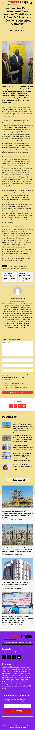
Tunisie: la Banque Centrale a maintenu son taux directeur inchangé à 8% (25, 278)
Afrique (10, 266)
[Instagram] (9, 657)
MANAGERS (17, 82)
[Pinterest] (20, 406)
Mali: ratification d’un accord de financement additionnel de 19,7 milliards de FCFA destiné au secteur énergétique (22, 438)
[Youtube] (19, 657)
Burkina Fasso (23, 266)
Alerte (15, 266)
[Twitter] (15, 406)
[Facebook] (11, 406)
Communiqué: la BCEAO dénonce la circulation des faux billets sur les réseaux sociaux (23, 447)
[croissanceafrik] (17, 290)
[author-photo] (3, 520)
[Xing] (17, 330)
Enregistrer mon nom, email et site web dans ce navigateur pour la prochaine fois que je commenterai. (17, 377)
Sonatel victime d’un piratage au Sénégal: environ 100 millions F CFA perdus (9, 278)
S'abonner (16, 711)
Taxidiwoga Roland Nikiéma (11, 268)
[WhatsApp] (24, 406)
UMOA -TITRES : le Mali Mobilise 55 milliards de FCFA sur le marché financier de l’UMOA (22, 467)
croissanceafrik (19, 28)
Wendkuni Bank (25, 268)
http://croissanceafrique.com (17, 301)
